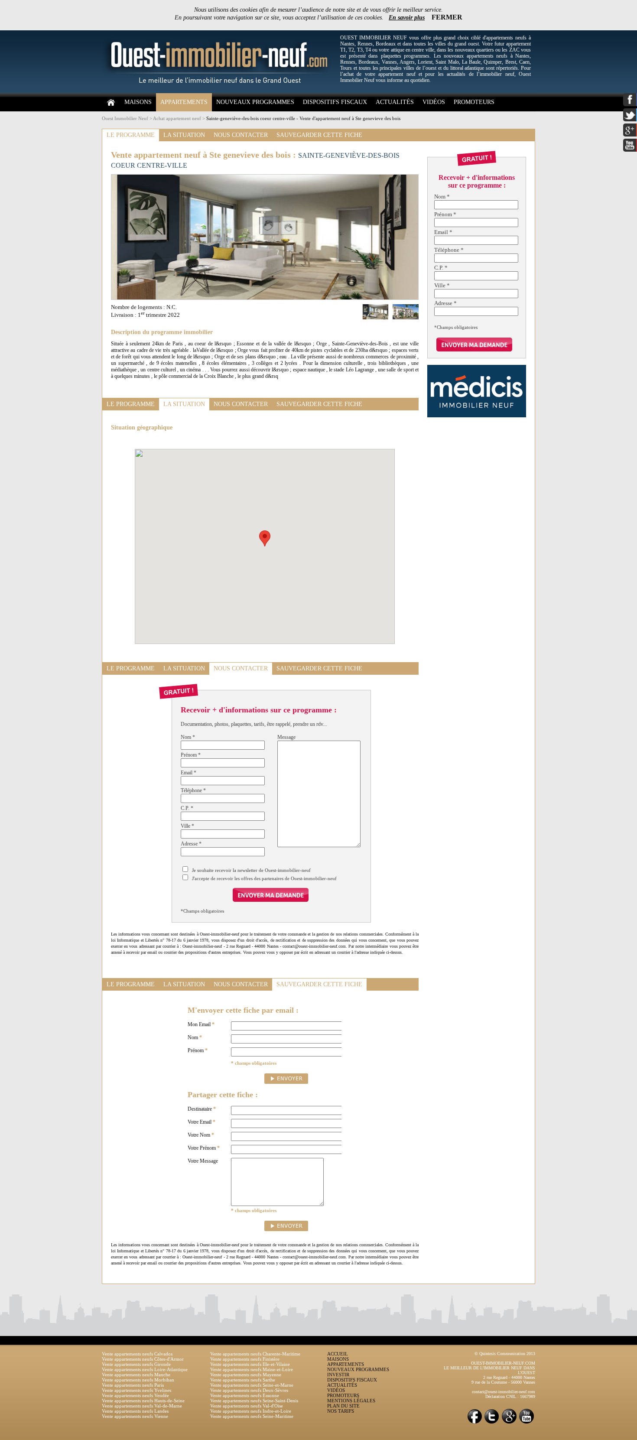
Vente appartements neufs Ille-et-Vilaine (250, 1364)
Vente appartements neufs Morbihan (138, 1379)
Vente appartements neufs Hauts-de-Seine (143, 1400)
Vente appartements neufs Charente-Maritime (255, 1353)
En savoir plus (407, 17)
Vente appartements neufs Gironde (136, 1364)
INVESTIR (338, 1374)
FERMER (447, 17)
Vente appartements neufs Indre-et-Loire (250, 1411)
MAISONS (138, 102)
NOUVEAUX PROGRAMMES (255, 102)
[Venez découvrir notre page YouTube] (526, 1422)
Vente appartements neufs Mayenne (245, 1374)
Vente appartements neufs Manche (136, 1374)
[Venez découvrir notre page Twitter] (491, 1422)
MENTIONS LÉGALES (351, 1400)
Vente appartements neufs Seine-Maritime (251, 1416)
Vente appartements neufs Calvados (137, 1353)
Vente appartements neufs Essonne (244, 1395)
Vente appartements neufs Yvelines (136, 1390)
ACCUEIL (337, 1353)
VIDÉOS (433, 102)
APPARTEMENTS (184, 102)
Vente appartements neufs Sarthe (242, 1379)
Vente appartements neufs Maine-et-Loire (251, 1369)
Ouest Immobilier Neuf (125, 118)
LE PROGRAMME (131, 135)
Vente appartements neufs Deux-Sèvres (249, 1390)
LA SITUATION (184, 135)
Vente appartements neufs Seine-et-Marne (251, 1385)
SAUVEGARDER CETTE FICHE (319, 135)
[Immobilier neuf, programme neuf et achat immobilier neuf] (219, 91)
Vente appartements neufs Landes (135, 1411)
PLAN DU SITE (343, 1405)
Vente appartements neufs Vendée (135, 1395)
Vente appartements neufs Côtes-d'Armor (143, 1359)
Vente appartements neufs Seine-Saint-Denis (254, 1400)
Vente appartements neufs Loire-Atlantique (145, 1369)
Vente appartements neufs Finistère (245, 1359)
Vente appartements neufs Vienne (135, 1416)
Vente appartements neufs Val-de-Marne (142, 1405)
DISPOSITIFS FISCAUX (335, 102)
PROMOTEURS (474, 102)
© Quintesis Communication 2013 (504, 1353)
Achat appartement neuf (177, 118)
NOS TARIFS (340, 1411)
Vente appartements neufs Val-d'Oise (246, 1405)
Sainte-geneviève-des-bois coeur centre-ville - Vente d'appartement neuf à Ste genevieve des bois (303, 118)
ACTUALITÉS (395, 102)
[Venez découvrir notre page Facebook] (474, 1422)
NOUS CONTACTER (241, 135)
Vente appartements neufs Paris (133, 1385)
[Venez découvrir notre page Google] (509, 1422)
